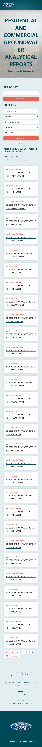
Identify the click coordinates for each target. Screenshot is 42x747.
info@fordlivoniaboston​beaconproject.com (19, 160)
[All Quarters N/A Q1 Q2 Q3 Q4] (21, 127)
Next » (15, 656)
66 (7, 656)
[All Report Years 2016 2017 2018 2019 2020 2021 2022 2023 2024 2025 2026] (21, 133)
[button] (37, 5)
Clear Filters (21, 143)
